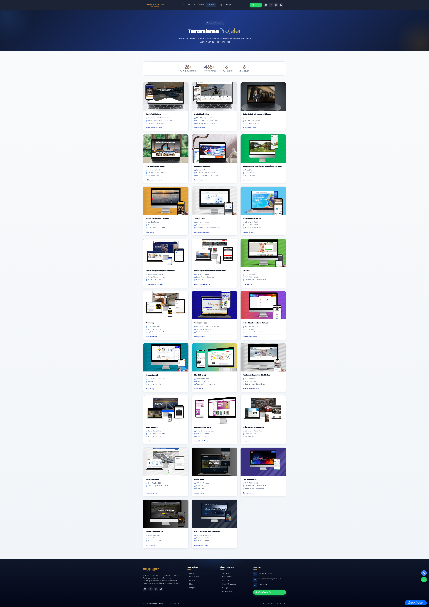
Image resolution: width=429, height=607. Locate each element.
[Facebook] (281, 5)
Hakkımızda (199, 5)
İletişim (228, 5)
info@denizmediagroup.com (269, 579)
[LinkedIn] (266, 5)
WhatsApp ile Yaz (264, 592)
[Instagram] (271, 5)
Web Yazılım (227, 577)
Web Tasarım (227, 573)
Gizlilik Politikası (268, 603)
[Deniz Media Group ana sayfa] (155, 5)
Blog (220, 5)
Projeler (211, 5)
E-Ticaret (225, 580)
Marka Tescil (281, 603)
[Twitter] (276, 5)
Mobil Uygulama (229, 584)
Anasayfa (186, 5)
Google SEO (227, 588)
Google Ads (227, 591)
